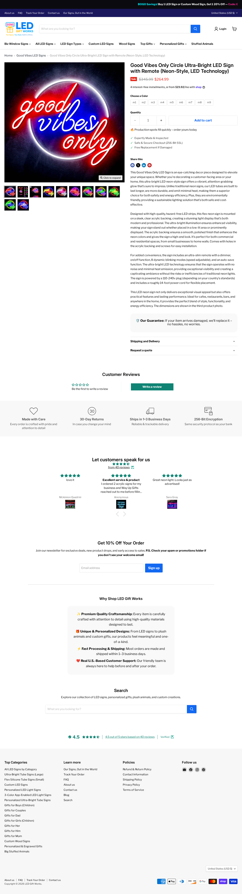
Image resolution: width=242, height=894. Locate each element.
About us (9, 13)
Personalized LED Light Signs (22, 789)
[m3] (153, 106)
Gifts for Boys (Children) (19, 805)
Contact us (54, 13)
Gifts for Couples (15, 810)
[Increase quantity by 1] (161, 120)
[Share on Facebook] (132, 165)
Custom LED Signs (101, 44)
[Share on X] (138, 165)
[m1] (134, 106)
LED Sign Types (71, 44)
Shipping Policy (132, 779)
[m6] (181, 106)
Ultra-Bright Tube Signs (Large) (23, 774)
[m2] (144, 106)
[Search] (195, 29)
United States (223, 13)
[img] (121, 464)
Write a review (152, 386)
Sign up (154, 568)
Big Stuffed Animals (16, 851)
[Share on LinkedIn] (144, 165)
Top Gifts (146, 44)
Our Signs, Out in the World (78, 13)
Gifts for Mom (13, 836)
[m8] (200, 106)
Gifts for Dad (12, 815)
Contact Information (135, 774)
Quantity (135, 112)
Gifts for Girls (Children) (19, 820)
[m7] (190, 106)
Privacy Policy (131, 784)
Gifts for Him (12, 831)
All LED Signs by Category (20, 769)
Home (8, 55)
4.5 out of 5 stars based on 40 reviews (130, 737)
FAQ (20, 13)
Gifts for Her (12, 825)
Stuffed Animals (202, 44)
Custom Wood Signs (17, 841)
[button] (10, 192)
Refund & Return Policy (137, 769)
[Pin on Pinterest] (149, 165)
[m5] (172, 106)
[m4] (162, 106)
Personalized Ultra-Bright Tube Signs (27, 800)
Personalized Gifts (172, 44)
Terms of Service (133, 789)
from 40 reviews (119, 467)
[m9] (209, 106)
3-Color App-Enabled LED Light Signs (27, 795)
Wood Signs (127, 44)
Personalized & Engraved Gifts (23, 846)
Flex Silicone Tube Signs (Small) (24, 779)
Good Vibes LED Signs (31, 55)
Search (68, 800)
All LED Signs (44, 44)
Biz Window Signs (16, 44)
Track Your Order (35, 13)
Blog (66, 795)
